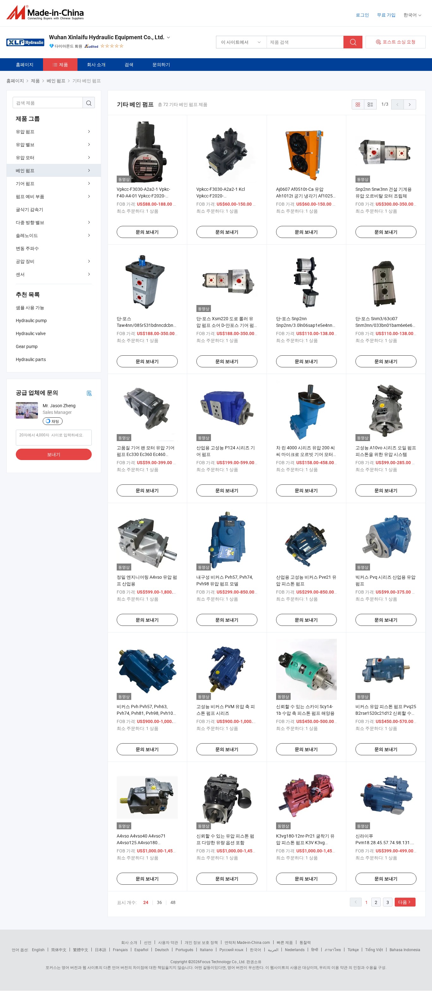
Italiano (206, 949)
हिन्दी (314, 949)
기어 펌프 (25, 183)
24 (145, 902)
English (38, 949)
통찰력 (305, 942)
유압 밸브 (25, 144)
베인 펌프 (25, 170)
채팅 (55, 421)
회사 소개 (96, 64)
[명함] (89, 393)
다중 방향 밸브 (30, 222)
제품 (63, 64)
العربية (273, 949)
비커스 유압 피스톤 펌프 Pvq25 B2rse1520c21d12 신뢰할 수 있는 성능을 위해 (385, 713)
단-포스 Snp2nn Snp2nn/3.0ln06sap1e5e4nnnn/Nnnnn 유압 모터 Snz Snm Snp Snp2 (314, 325)
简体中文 (58, 949)
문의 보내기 (147, 231)
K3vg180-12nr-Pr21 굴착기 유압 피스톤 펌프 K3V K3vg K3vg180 (305, 842)
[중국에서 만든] (47, 12)
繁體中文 (80, 949)
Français (120, 949)
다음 (402, 902)
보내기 (53, 454)
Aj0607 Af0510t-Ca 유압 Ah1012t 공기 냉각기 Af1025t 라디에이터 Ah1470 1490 (305, 195)
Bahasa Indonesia (405, 949)
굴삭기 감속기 (29, 209)
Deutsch (162, 949)
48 (173, 902)
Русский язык (231, 949)
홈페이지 (25, 64)
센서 (20, 274)
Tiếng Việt (374, 949)
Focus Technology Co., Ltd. (222, 961)
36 (159, 902)
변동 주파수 (27, 248)
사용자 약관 (168, 942)
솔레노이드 (27, 235)
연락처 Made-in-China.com (247, 942)
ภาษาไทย (333, 949)
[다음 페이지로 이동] (410, 104)
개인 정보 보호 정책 (201, 942)
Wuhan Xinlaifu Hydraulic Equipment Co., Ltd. (106, 37)
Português (184, 949)
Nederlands (295, 949)
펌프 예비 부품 (30, 196)
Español (141, 949)
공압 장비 (25, 261)
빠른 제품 (285, 942)
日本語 (100, 949)
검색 (129, 64)
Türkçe (353, 949)
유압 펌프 (25, 131)
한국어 (255, 949)
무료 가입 (386, 15)
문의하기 (161, 64)
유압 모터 (25, 157)
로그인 (362, 15)
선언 (147, 942)
